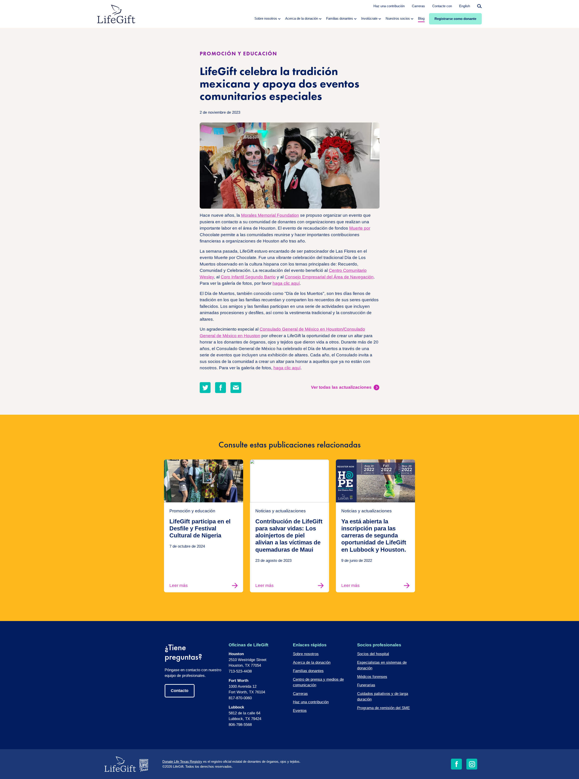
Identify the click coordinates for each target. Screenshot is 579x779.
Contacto (179, 690)
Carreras (418, 6)
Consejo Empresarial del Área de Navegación (329, 277)
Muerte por (359, 228)
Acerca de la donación (311, 662)
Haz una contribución (389, 6)
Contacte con (442, 6)
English (464, 6)
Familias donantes (308, 671)
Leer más (178, 585)
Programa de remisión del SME (383, 708)
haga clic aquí (286, 283)
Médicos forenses (372, 677)
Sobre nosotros (306, 654)
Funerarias (366, 685)
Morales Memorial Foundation (270, 215)
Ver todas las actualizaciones (341, 387)
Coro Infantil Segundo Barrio (248, 277)
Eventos (300, 710)
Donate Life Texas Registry (182, 761)
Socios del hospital (373, 654)
